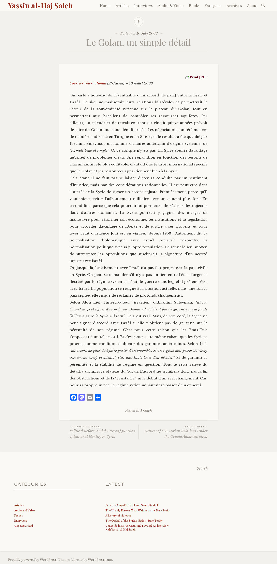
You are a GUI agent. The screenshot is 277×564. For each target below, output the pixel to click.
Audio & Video (171, 6)
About (252, 6)
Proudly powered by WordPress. (32, 560)
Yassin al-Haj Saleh (40, 5)
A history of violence (118, 515)
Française (213, 6)
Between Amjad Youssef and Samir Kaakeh (132, 505)
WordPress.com (100, 560)
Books (194, 6)
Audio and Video (24, 510)
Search (202, 468)
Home (105, 6)
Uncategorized (23, 525)
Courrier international (88, 83)
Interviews (143, 6)
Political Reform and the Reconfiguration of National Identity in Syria (102, 432)
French (146, 410)
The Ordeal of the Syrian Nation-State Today (134, 520)
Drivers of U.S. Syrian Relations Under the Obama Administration (175, 432)
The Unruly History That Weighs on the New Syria (137, 510)
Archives (234, 6)
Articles (122, 6)
